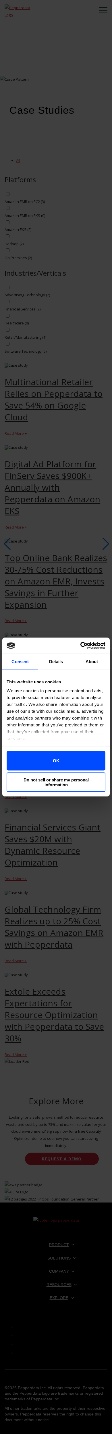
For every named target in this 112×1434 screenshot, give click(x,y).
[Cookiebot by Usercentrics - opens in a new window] (80, 645)
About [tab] (92, 661)
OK (56, 760)
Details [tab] (56, 661)
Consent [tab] (20, 661)
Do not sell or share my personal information (56, 782)
